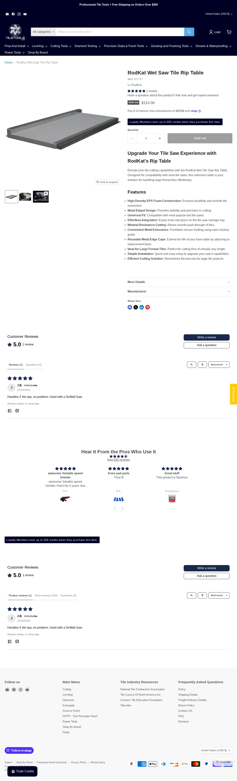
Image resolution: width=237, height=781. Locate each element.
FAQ (181, 716)
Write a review (206, 337)
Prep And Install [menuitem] (15, 46)
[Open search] (191, 365)
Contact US (185, 710)
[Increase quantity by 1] (160, 138)
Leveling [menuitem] (38, 46)
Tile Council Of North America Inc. (140, 694)
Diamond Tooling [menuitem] (86, 46)
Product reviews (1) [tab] (20, 595)
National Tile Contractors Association (142, 689)
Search (8, 762)
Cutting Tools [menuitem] (59, 46)
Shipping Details (188, 694)
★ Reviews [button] (233, 394)
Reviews (183, 721)
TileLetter (125, 705)
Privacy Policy (79, 762)
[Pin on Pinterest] (147, 307)
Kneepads (69, 705)
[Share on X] (135, 307)
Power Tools (70, 721)
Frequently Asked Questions (52, 762)
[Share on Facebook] (130, 307)
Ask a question (206, 345)
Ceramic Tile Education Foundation (141, 700)
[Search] (189, 32)
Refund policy (98, 762)
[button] (215, 32)
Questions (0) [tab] (34, 364)
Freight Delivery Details (192, 700)
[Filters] (202, 365)
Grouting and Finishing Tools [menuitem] (170, 46)
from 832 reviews (118, 459)
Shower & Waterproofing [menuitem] (212, 46)
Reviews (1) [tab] (16, 364)
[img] (118, 456)
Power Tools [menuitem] (13, 52)
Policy (182, 689)
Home (9, 62)
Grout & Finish (71, 710)
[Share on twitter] (17, 411)
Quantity (133, 129)
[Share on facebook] (9, 411)
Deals (66, 732)
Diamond (68, 700)
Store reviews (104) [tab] (46, 595)
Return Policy (186, 705)
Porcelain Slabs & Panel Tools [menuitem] (124, 46)
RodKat (136, 84)
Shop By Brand (72, 726)
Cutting (67, 689)
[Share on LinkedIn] (141, 307)
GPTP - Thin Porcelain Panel (80, 716)
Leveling (68, 694)
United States (217, 13)
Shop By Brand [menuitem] (38, 52)
